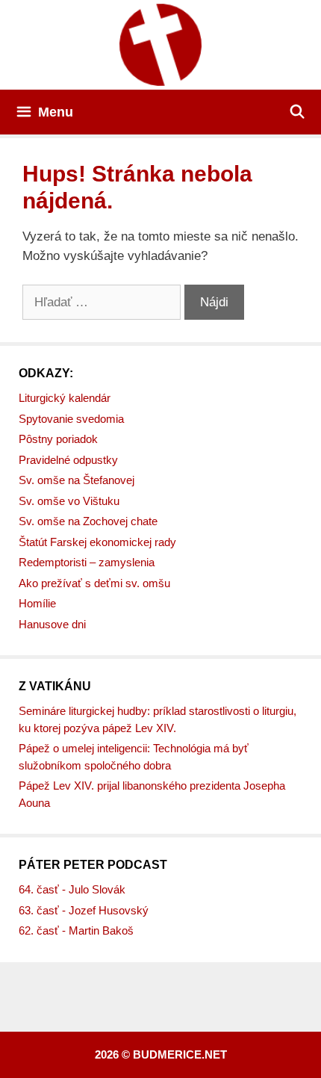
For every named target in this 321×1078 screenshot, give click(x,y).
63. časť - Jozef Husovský (84, 910)
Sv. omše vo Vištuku (69, 501)
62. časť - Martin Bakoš (76, 930)
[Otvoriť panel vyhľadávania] (297, 112)
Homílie (37, 603)
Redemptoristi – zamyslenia (87, 562)
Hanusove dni (52, 624)
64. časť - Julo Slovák (72, 889)
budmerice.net (180, 1054)
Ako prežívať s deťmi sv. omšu (94, 583)
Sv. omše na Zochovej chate (88, 521)
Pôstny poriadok (58, 439)
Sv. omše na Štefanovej (76, 480)
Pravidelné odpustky (68, 459)
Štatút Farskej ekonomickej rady (97, 542)
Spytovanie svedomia (71, 418)
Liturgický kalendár (64, 397)
